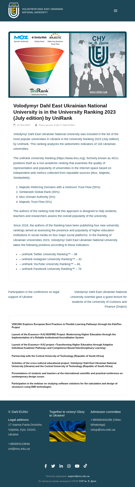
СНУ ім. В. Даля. (88, 481)
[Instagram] (69, 466)
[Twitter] (53, 466)
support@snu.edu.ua (79, 476)
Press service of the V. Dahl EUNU (57, 125)
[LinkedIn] (61, 466)
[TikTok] (85, 466)
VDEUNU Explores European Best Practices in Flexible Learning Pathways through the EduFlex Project (67, 326)
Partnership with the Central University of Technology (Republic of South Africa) (58, 356)
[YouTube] (77, 466)
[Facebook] (45, 466)
